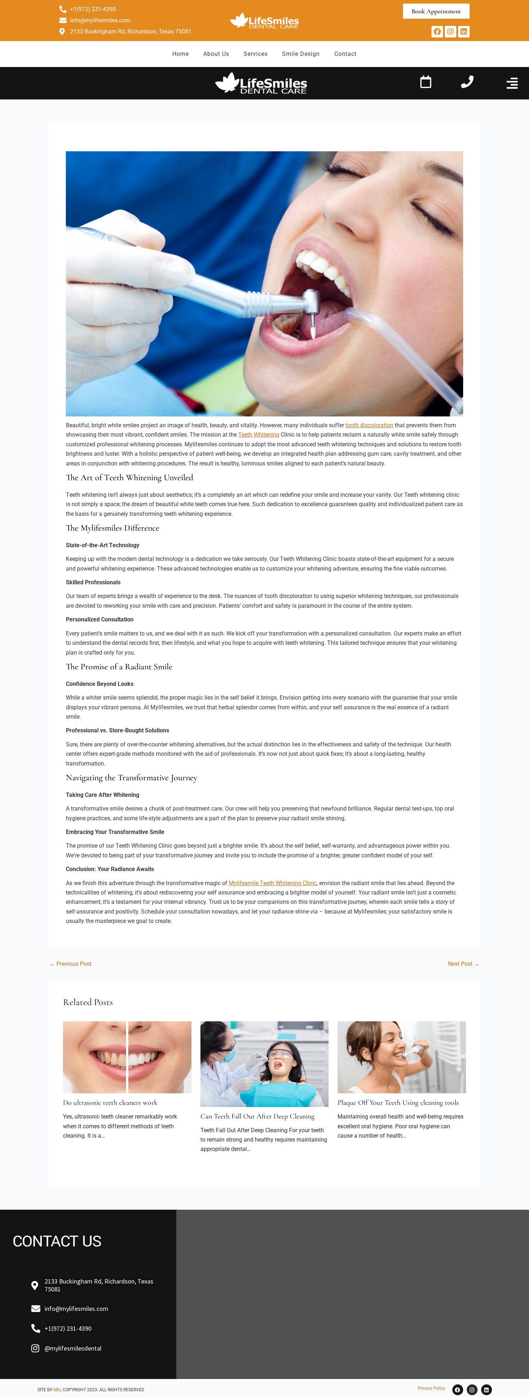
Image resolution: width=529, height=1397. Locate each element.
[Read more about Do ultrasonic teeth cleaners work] (127, 1056)
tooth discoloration (369, 425)
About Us (216, 53)
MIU (57, 1389)
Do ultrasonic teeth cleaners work (110, 1102)
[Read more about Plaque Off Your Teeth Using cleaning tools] (402, 1056)
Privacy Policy (431, 1388)
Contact (345, 53)
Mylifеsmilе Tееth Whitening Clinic (273, 883)
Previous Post (70, 964)
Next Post (464, 964)
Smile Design (301, 53)
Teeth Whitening (258, 434)
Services (256, 53)
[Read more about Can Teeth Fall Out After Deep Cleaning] (264, 1063)
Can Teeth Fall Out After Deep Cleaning (257, 1116)
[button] (512, 83)
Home (180, 53)
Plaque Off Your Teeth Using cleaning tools (398, 1102)
